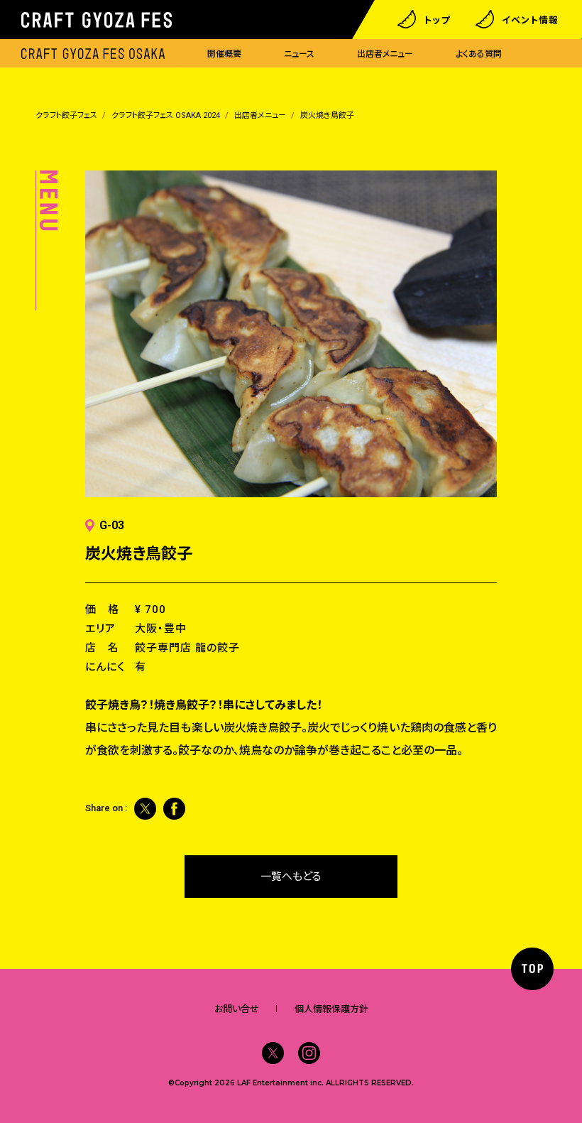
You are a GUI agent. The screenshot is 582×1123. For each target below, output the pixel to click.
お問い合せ (236, 1009)
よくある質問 (479, 54)
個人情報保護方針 (331, 1009)
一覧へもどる (291, 876)
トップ (437, 19)
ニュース (299, 54)
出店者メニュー (385, 54)
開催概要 (224, 54)
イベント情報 (530, 19)
